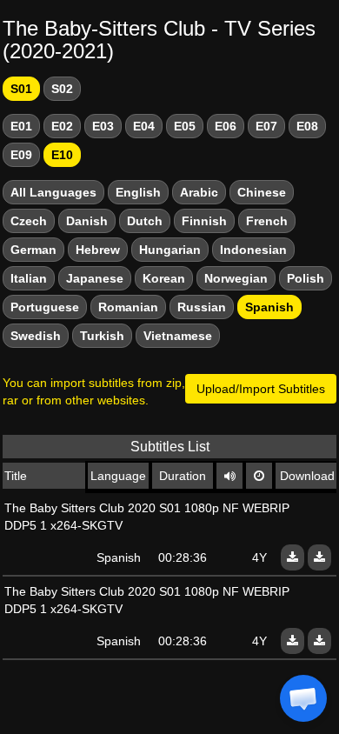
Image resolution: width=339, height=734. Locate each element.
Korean (164, 278)
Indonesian (253, 250)
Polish (305, 278)
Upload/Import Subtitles (260, 389)
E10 (62, 155)
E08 (307, 126)
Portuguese (44, 307)
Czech (28, 221)
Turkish (102, 336)
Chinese (261, 192)
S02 (62, 89)
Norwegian (236, 278)
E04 (144, 126)
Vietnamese (177, 336)
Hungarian (170, 250)
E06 (225, 126)
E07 (266, 126)
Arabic (199, 192)
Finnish (204, 221)
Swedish (35, 336)
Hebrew (98, 250)
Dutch (145, 221)
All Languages (53, 192)
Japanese (94, 278)
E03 (103, 126)
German (33, 250)
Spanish (269, 307)
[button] (303, 698)
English (138, 192)
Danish (87, 221)
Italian (28, 278)
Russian (201, 307)
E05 (185, 126)
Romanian (128, 307)
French (267, 221)
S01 (21, 89)
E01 (21, 126)
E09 (21, 155)
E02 (62, 126)
